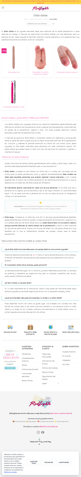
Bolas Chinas (27, 380)
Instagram (66, 360)
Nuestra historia (68, 352)
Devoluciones (47, 372)
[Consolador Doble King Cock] (67, 57)
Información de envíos (48, 362)
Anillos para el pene (30, 369)
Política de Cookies (50, 368)
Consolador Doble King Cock (67, 72)
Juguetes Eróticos (35, 19)
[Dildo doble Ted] (14, 57)
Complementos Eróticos (28, 359)
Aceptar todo (33, 462)
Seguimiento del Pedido (48, 377)
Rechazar (49, 462)
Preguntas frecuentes (46, 355)
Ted (34, 255)
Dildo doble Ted (14, 72)
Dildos (45, 19)
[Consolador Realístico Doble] (14, 92)
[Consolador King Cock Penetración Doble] (40, 57)
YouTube (65, 364)
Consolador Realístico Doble (13, 107)
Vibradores (26, 354)
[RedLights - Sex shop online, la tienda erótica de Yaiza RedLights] (40, 8)
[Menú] (3, 7)
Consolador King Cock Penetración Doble (40, 73)
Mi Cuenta (66, 356)
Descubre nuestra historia (60, 413)
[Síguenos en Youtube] (42, 432)
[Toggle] (58, 383)
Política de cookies (10, 472)
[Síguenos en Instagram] (38, 432)
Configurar (64, 462)
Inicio (25, 19)
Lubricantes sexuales (27, 374)
